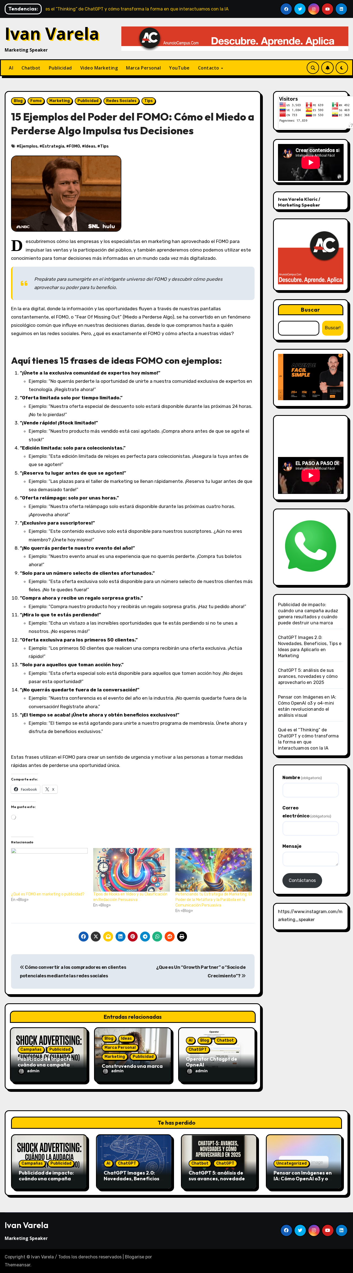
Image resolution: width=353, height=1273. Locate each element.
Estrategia (53, 146)
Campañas (31, 1049)
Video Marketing (99, 68)
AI (11, 68)
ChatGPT (198, 1049)
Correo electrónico (306, 811)
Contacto (209, 68)
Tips (148, 100)
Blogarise (134, 1256)
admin (33, 1071)
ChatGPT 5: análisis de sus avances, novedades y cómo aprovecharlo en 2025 (308, 676)
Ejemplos (28, 146)
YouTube (179, 68)
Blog (18, 100)
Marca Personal (143, 68)
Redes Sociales (121, 100)
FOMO (74, 146)
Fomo (36, 100)
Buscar (310, 309)
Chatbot (31, 68)
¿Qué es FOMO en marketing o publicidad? (47, 894)
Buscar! (333, 327)
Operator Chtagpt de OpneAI (211, 1062)
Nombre (302, 777)
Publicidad (60, 68)
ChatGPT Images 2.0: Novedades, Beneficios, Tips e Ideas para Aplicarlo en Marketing (132, 1182)
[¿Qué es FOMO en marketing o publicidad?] (49, 870)
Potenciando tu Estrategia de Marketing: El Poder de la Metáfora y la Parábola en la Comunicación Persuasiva (213, 900)
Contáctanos (302, 880)
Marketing (59, 100)
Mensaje (291, 846)
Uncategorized (291, 1163)
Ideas (90, 146)
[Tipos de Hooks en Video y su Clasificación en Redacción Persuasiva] (131, 870)
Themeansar (17, 1264)
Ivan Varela (52, 33)
